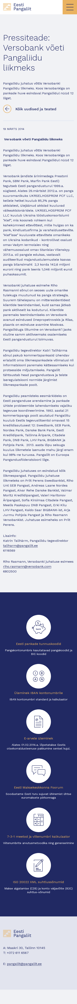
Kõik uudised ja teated (35, 109)
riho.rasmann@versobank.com (27, 566)
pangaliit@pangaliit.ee (24, 964)
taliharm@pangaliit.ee (20, 546)
